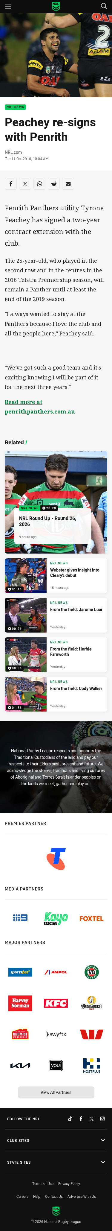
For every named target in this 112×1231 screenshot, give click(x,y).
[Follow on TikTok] (70, 1118)
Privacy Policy (69, 1183)
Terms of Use (42, 1183)
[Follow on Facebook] (81, 1118)
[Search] (104, 6)
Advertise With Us (81, 1196)
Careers (22, 1196)
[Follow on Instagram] (102, 1118)
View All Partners (56, 1092)
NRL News (15, 107)
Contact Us (54, 1196)
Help (36, 1196)
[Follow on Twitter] (91, 1118)
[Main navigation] (8, 6)
